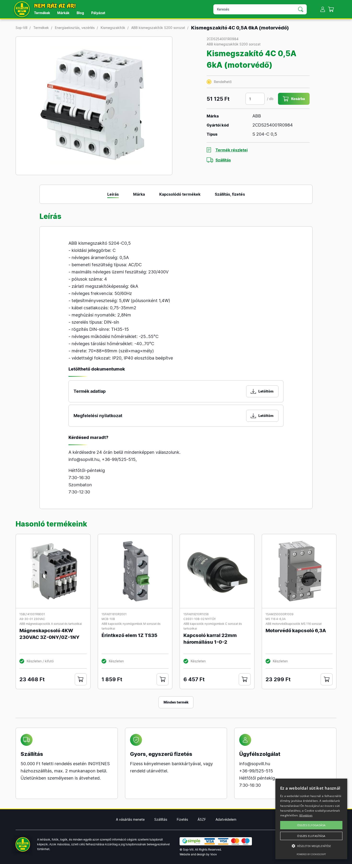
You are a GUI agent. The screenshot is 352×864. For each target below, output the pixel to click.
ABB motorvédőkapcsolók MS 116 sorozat (294, 624)
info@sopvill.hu (83, 459)
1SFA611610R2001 (114, 614)
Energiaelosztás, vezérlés (75, 28)
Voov (213, 854)
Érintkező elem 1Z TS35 (129, 635)
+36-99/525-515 (119, 459)
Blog (80, 13)
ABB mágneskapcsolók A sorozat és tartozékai (50, 624)
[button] (311, 846)
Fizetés (182, 819)
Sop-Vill (21, 28)
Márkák (63, 13)
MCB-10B (108, 619)
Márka (139, 194)
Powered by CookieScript (311, 854)
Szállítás (223, 160)
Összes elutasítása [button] (311, 836)
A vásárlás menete (130, 819)
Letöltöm (265, 391)
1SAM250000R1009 (279, 614)
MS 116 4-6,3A (276, 619)
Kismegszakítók (113, 28)
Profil (323, 9)
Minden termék (176, 702)
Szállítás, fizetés (230, 194)
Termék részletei (232, 150)
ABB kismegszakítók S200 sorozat (158, 28)
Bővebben (305, 815)
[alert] (311, 819)
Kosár (331, 9)
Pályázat (98, 13)
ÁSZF (202, 819)
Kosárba (298, 99)
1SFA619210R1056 (196, 614)
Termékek (42, 13)
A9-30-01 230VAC (32, 619)
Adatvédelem (226, 819)
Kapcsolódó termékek (179, 194)
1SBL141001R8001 (32, 614)
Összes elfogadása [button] (311, 825)
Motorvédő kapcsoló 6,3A (296, 630)
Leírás (113, 194)
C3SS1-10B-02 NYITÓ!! (199, 619)
